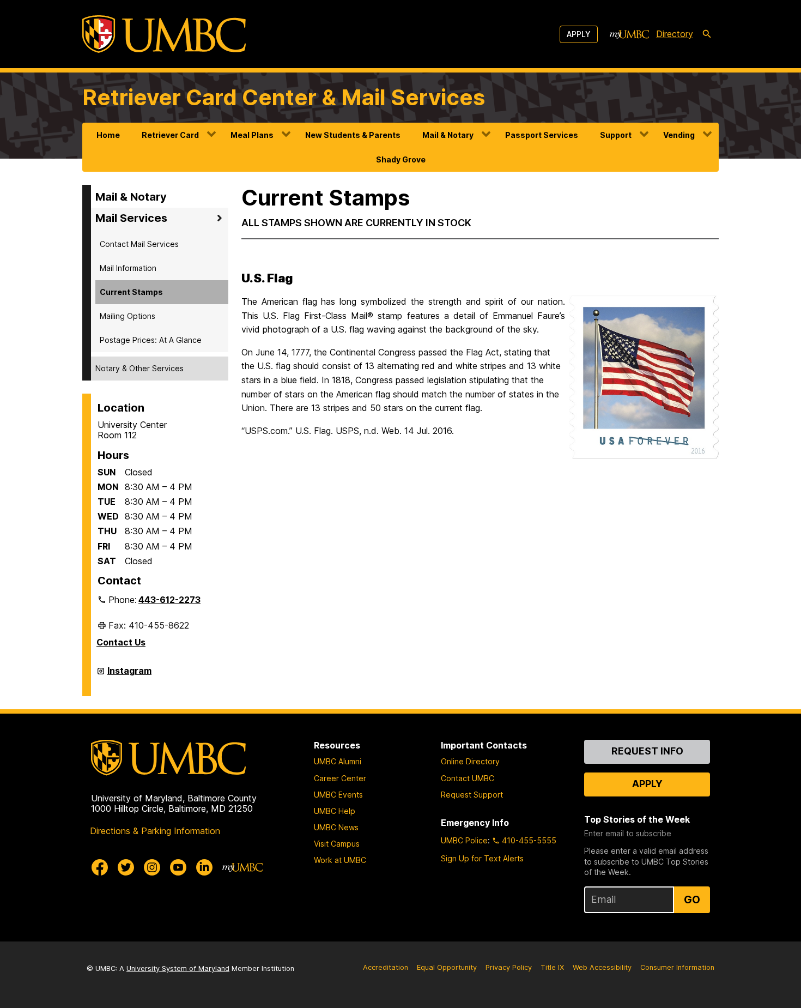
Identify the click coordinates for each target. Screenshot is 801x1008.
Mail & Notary (448, 135)
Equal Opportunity (447, 967)
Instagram (129, 675)
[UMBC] (164, 34)
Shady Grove (401, 159)
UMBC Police (464, 840)
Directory (674, 33)
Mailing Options (127, 316)
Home (108, 135)
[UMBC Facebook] (100, 867)
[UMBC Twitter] (126, 867)
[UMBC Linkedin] (204, 867)
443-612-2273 (169, 599)
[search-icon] (707, 34)
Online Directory (470, 761)
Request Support (472, 794)
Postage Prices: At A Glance (151, 340)
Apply (579, 34)
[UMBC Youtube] (178, 867)
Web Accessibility (602, 967)
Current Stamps (131, 292)
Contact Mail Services (139, 244)
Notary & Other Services (139, 368)
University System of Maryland (177, 968)
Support (616, 135)
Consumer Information (677, 967)
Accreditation (385, 967)
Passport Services (541, 135)
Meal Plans (252, 135)
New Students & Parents (352, 135)
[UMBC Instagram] (152, 867)
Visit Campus (337, 843)
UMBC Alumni (337, 761)
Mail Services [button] (131, 218)
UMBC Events (338, 794)
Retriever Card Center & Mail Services (283, 97)
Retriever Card (170, 135)
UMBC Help (334, 811)
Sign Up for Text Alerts (482, 858)
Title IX (552, 967)
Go (692, 899)
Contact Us (120, 642)
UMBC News (336, 827)
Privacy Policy (509, 967)
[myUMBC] (629, 34)
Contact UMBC (467, 778)
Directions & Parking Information (155, 830)
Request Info (647, 751)
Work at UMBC (340, 860)
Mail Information (128, 268)
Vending (679, 135)
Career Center (340, 778)
